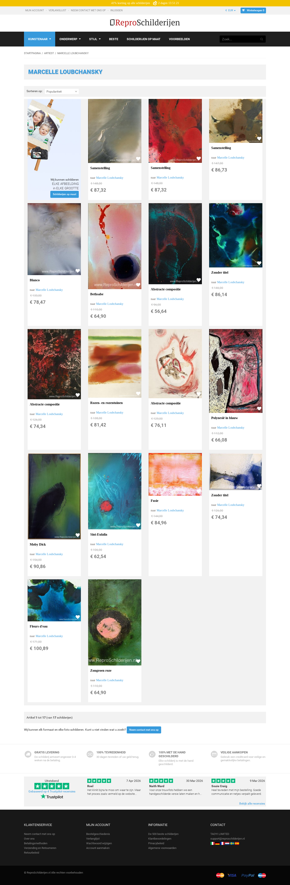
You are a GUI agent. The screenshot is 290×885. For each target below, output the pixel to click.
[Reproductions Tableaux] (222, 843)
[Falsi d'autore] (212, 843)
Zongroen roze (100, 670)
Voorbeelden (179, 39)
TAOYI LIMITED (219, 834)
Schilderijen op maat (143, 39)
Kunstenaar (38, 39)
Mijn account (35, 10)
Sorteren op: (34, 91)
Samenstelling (100, 168)
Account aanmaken (98, 848)
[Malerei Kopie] (217, 843)
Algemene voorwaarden (162, 848)
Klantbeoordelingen (159, 838)
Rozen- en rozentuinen (106, 403)
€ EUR (229, 10)
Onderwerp (68, 39)
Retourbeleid (31, 852)
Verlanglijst (58, 10)
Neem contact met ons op (88, 10)
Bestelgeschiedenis (98, 834)
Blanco (35, 280)
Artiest (49, 53)
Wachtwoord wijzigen (99, 843)
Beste (113, 39)
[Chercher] (262, 39)
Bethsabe (96, 294)
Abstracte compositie (166, 289)
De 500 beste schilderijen (163, 834)
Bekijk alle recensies (252, 803)
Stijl (93, 39)
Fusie (154, 500)
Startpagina (32, 53)
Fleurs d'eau (39, 626)
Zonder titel (219, 272)
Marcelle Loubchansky (109, 177)
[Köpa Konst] (232, 843)
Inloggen (116, 10)
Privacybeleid (156, 843)
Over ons (29, 838)
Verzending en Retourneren (40, 848)
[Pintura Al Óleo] (237, 843)
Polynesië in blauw (224, 418)
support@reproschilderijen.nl (227, 838)
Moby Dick (38, 544)
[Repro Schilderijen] (227, 843)
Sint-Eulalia (98, 534)
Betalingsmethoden (35, 843)
